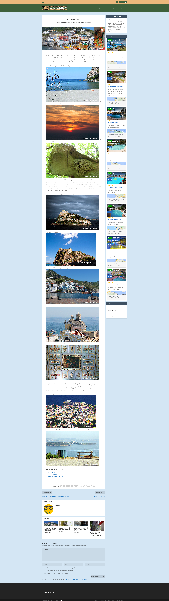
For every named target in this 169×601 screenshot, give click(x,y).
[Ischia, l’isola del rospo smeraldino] (66, 523)
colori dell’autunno (58, 180)
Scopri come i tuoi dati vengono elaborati (76, 579)
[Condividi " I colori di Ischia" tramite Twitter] (64, 486)
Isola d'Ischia (79, 22)
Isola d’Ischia (120, 8)
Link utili (109, 313)
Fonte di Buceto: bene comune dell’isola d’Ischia (95, 533)
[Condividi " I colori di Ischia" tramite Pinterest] (69, 486)
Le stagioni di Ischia (51, 472)
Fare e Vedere (88, 8)
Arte (95, 8)
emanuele (65, 22)
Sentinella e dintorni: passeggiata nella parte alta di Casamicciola (50, 530)
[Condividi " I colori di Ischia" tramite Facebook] (61, 486)
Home (81, 8)
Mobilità (107, 8)
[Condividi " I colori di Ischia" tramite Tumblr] (66, 486)
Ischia (116, 54)
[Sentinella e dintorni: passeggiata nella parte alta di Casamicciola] (51, 523)
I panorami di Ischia (51, 474)
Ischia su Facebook (112, 310)
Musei (113, 8)
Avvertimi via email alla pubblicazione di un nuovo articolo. (59, 573)
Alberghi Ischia (111, 307)
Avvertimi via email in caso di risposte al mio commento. (59, 571)
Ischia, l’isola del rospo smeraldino (64, 528)
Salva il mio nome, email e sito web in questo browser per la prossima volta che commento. (68, 568)
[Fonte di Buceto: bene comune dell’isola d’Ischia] (97, 526)
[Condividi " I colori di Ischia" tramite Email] (74, 486)
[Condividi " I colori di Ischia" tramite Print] (77, 486)
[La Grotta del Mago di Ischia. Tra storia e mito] (81, 523)
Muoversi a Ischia (53, 2)
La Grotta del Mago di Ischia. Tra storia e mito (81, 529)
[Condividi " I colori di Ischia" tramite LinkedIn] (72, 486)
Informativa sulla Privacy (49, 592)
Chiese (101, 8)
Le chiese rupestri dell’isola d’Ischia (55, 476)
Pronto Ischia (110, 317)
